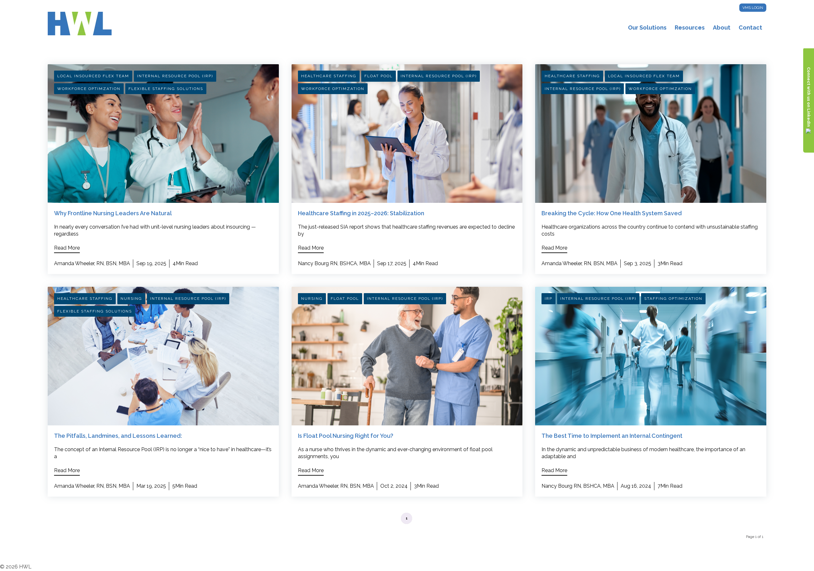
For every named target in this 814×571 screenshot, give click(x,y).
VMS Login (752, 7)
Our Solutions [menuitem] (647, 27)
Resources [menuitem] (690, 27)
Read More (67, 248)
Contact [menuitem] (750, 27)
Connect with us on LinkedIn (808, 97)
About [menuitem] (721, 27)
